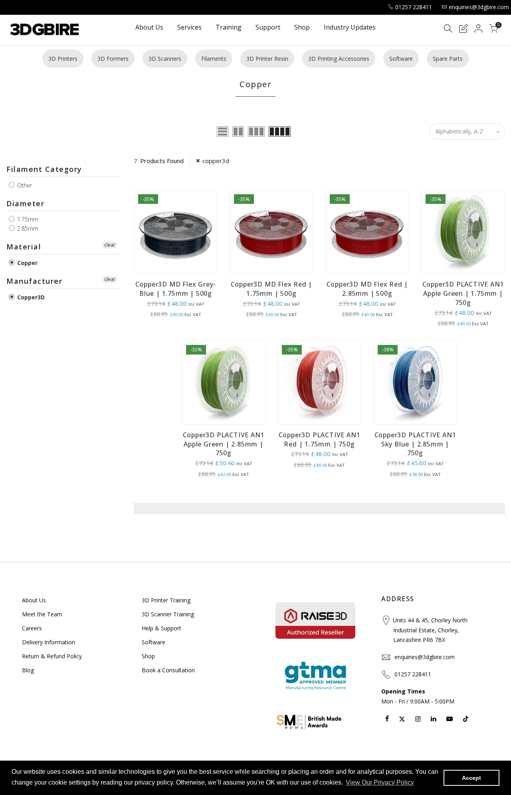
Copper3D (30, 297)
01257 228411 (413, 7)
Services (189, 28)
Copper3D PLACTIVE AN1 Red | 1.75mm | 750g (319, 439)
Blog (28, 670)
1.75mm (27, 219)
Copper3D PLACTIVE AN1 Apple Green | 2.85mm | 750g (224, 444)
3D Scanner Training (168, 614)
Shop (302, 28)
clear (109, 244)
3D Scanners (165, 58)
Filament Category (44, 169)
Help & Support (161, 628)
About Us (149, 28)
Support (268, 28)
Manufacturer (34, 281)
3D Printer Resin (267, 58)
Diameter (25, 203)
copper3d (215, 161)
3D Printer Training (166, 600)
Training (229, 28)
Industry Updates (350, 28)
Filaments (213, 58)
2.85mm (27, 228)
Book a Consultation (168, 670)
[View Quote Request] (463, 30)
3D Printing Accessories (338, 58)
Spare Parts (448, 58)
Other (24, 185)
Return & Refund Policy (52, 656)
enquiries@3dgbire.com (479, 7)
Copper (27, 263)
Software (401, 58)
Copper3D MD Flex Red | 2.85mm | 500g (367, 289)
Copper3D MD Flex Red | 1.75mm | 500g (272, 289)
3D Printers (62, 58)
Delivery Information (48, 642)
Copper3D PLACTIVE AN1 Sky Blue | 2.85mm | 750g (415, 444)
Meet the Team (42, 614)
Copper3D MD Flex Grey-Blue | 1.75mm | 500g (175, 289)
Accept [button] (471, 778)
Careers (32, 628)
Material (23, 246)
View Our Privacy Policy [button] (380, 782)
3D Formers (113, 58)
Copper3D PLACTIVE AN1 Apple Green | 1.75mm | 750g (463, 293)
